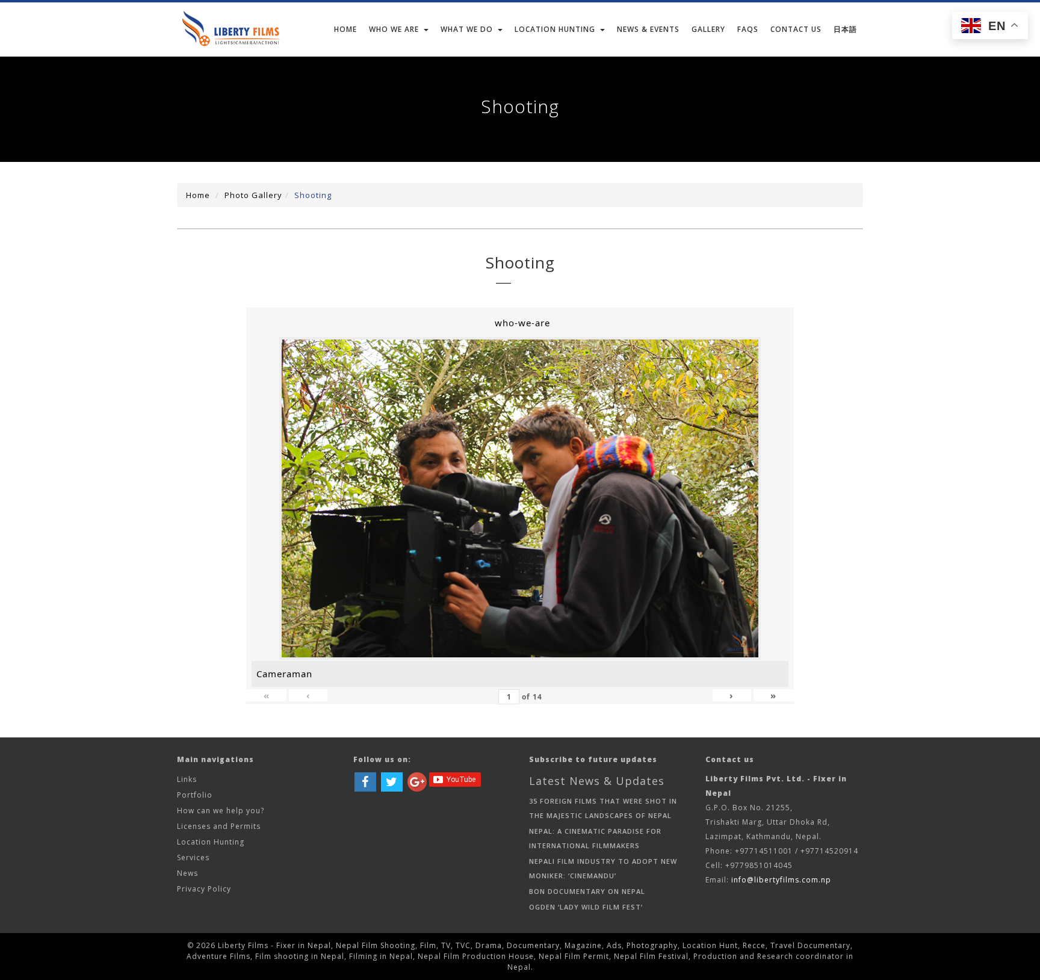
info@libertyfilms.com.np (781, 880)
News (187, 873)
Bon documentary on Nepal (587, 891)
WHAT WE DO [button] (467, 29)
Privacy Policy (204, 889)
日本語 (845, 29)
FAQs (747, 29)
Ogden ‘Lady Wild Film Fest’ (586, 906)
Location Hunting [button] (555, 29)
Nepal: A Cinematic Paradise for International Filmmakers (595, 838)
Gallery (708, 29)
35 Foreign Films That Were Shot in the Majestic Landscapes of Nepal (603, 808)
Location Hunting (210, 842)
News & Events (648, 29)
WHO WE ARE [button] (394, 29)
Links (187, 779)
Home (345, 29)
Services (193, 857)
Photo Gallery (253, 195)
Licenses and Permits (219, 826)
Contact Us (796, 29)
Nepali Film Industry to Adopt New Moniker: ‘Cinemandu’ (603, 868)
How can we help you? (220, 810)
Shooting (313, 195)
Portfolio (194, 795)
